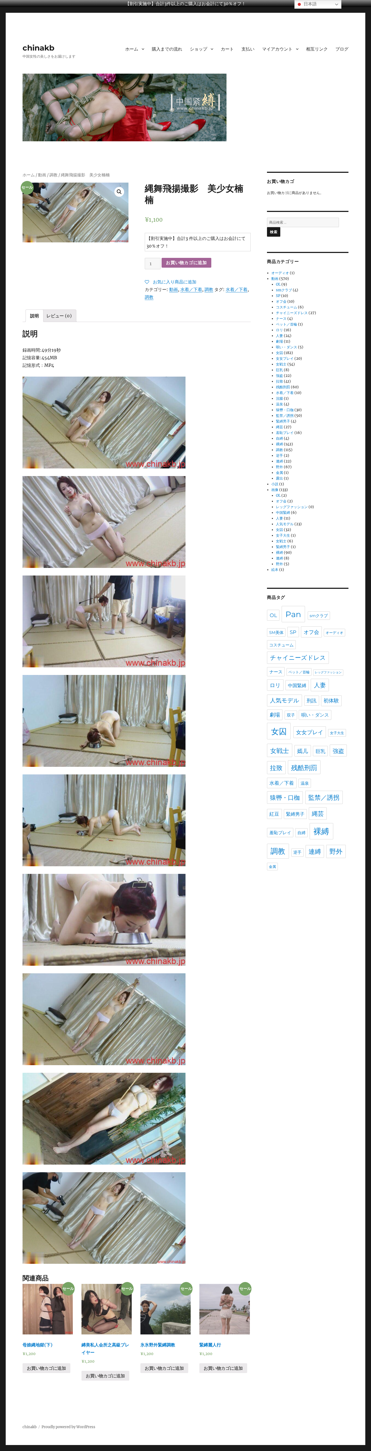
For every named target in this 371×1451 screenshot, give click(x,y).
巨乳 (279, 370)
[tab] (34, 315)
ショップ (198, 49)
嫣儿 (302, 751)
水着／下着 (191, 289)
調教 (53, 175)
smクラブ (284, 290)
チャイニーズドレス (292, 313)
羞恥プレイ (285, 432)
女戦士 (281, 364)
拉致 (279, 381)
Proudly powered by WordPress (68, 1427)
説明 (34, 315)
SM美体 (276, 632)
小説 (274, 484)
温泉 (279, 404)
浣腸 (279, 398)
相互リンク (317, 49)
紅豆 (274, 814)
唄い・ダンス (286, 347)
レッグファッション (292, 507)
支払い (247, 49)
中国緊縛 (283, 512)
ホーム (131, 49)
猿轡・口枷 (285, 410)
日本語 (310, 4)
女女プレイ (285, 358)
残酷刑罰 (283, 387)
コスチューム (286, 307)
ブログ (341, 49)
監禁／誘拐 (285, 415)
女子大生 (283, 535)
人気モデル (285, 524)
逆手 (279, 455)
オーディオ (280, 273)
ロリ (279, 330)
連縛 (279, 461)
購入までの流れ (167, 49)
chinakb (38, 47)
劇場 (279, 341)
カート (227, 49)
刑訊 (311, 700)
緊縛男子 (283, 421)
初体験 (331, 701)
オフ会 (281, 301)
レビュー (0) (59, 315)
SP (278, 295)
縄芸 (279, 427)
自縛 (279, 438)
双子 (291, 715)
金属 (279, 472)
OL (278, 284)
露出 (279, 478)
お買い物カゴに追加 (186, 262)
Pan (293, 614)
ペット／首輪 (286, 324)
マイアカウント (277, 49)
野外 (279, 467)
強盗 (279, 375)
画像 (274, 489)
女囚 (279, 353)
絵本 (274, 569)
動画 (42, 175)
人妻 (279, 335)
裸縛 (279, 444)
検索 (273, 232)
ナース (281, 318)
